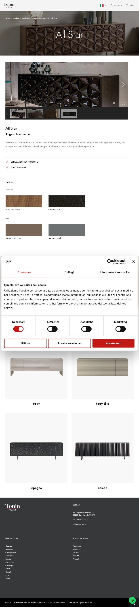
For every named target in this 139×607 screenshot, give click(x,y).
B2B (7, 575)
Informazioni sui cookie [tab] (115, 271)
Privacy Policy (74, 602)
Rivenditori (9, 556)
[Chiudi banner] (133, 261)
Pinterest (76, 559)
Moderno (9, 549)
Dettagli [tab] (70, 271)
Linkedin (76, 552)
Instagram (77, 549)
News (7, 569)
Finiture (8, 559)
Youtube (76, 556)
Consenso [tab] (24, 271)
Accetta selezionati (69, 343)
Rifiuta (25, 343)
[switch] (52, 329)
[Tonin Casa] (9, 5)
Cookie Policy (87, 602)
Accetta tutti (113, 343)
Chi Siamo (9, 562)
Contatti (8, 572)
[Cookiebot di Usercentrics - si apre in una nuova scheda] (110, 261)
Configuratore (10, 552)
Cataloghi (9, 565)
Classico (8, 546)
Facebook (77, 546)
